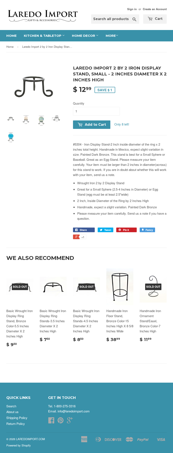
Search (11, 406)
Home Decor (84, 36)
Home (11, 36)
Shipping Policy (16, 417)
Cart (158, 19)
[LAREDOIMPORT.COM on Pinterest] (60, 421)
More (111, 36)
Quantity (78, 103)
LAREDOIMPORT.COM (30, 439)
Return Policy (15, 423)
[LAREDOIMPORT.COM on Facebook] (51, 421)
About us (12, 411)
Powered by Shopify (18, 445)
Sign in (132, 9)
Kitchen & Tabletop (43, 36)
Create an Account (155, 9)
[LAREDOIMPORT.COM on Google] (70, 421)
